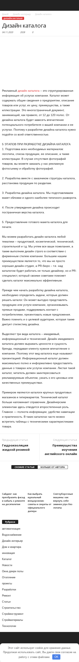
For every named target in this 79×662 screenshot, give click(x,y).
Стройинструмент (12, 613)
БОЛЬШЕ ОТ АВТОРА (53, 467)
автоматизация (11, 528)
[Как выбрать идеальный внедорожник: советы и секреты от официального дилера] (39, 482)
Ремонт (6, 595)
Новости (7, 565)
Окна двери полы (12, 571)
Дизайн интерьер (13, 18)
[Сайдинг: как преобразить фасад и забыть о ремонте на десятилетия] (14, 482)
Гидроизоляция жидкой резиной (16, 447)
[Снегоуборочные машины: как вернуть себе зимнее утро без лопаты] (65, 482)
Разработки (9, 589)
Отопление (8, 577)
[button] (72, 5)
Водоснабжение (11, 534)
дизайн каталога (29, 90)
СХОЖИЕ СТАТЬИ (24, 467)
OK (56, 656)
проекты (7, 583)
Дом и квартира (11, 546)
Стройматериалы (12, 619)
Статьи (6, 601)
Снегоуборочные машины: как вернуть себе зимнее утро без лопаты (63, 500)
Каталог (7, 559)
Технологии (9, 626)
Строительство (11, 607)
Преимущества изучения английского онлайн (61, 449)
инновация (8, 553)
